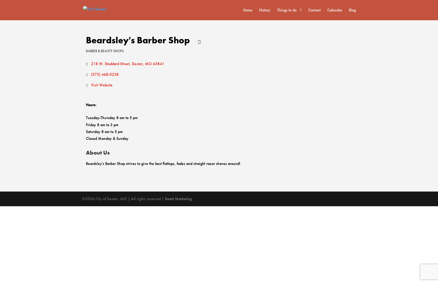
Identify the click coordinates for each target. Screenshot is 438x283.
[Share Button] (199, 41)
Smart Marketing (178, 198)
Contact (314, 10)
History (264, 10)
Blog (352, 10)
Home (247, 10)
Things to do (287, 10)
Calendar (334, 10)
